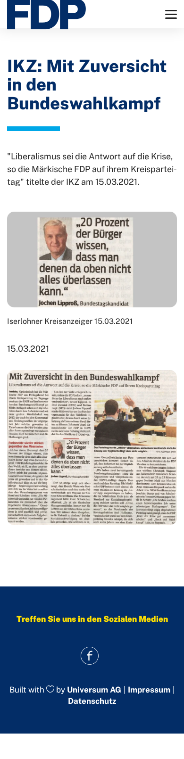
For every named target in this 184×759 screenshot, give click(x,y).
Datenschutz (92, 701)
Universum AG (94, 689)
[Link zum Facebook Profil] (89, 656)
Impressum (149, 689)
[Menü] (171, 14)
